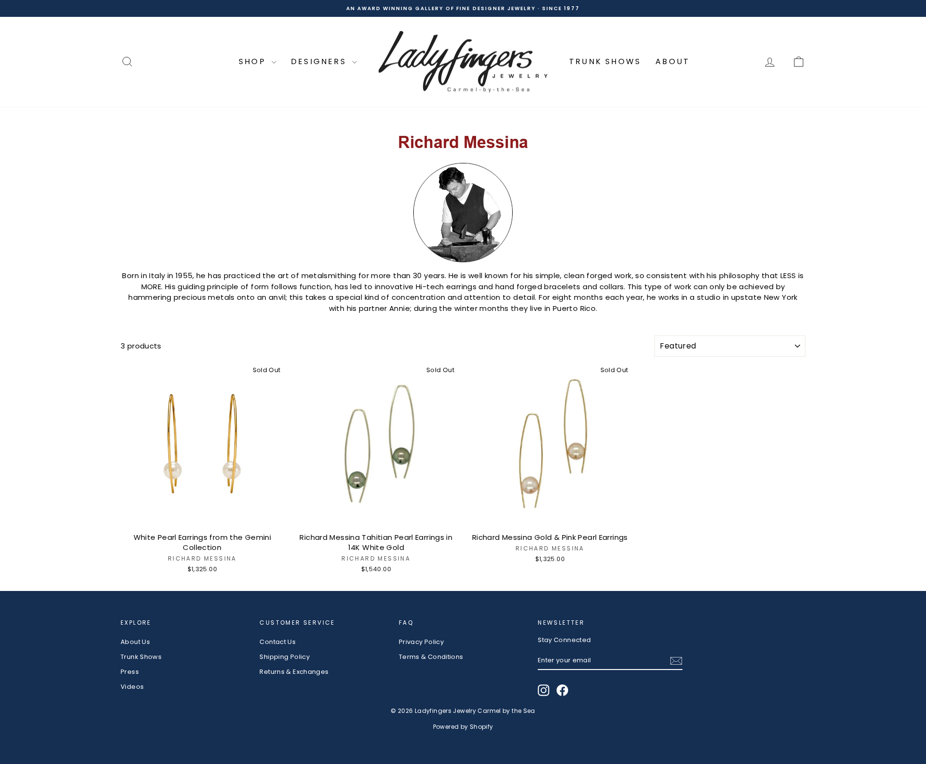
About (672, 61)
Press (130, 671)
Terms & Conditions (431, 656)
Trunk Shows (605, 61)
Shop (254, 61)
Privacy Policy (421, 641)
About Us (135, 641)
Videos (132, 686)
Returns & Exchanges (293, 671)
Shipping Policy (284, 656)
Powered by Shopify (463, 727)
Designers (320, 61)
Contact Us (277, 641)
